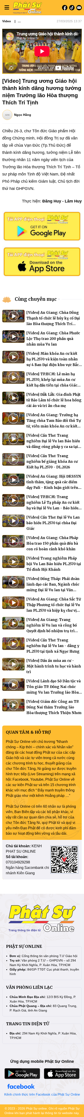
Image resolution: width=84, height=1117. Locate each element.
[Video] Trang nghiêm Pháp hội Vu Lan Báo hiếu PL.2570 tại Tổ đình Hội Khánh (53, 564)
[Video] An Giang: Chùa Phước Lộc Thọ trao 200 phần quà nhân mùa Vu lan (53, 338)
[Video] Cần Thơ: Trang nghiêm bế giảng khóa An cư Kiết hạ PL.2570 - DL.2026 (52, 461)
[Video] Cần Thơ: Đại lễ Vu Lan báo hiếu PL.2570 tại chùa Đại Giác (53, 523)
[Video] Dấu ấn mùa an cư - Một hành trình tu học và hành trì (53, 666)
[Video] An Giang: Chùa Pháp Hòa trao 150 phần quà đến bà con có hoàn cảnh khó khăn (52, 543)
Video (6, 21)
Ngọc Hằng (22, 115)
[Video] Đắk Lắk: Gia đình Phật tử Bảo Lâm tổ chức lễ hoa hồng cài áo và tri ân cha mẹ (54, 400)
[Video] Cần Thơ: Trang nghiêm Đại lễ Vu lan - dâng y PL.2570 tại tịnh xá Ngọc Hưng (53, 646)
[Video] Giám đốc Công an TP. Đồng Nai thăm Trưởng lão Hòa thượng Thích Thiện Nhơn (54, 707)
